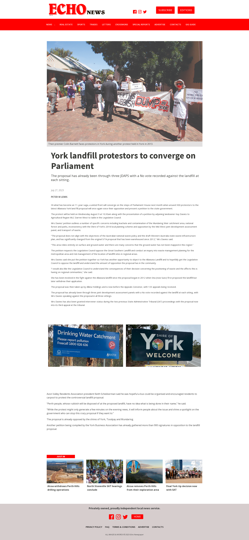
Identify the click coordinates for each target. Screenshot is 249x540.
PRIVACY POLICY (94, 526)
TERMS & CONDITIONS (123, 526)
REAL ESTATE (66, 24)
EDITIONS (186, 10)
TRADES (93, 24)
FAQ (107, 526)
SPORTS (81, 24)
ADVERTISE (159, 24)
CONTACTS (175, 24)
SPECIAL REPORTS (141, 24)
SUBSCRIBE (165, 10)
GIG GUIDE (191, 24)
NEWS (49, 24)
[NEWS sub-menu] (55, 24)
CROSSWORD (121, 24)
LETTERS (106, 24)
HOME (137, 516)
